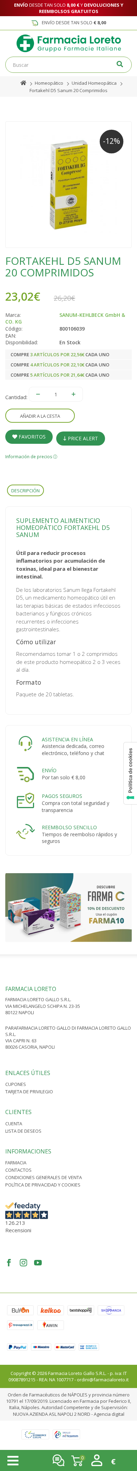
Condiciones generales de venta (43, 1177)
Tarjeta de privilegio (29, 1091)
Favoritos (31, 436)
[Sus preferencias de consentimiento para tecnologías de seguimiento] (130, 773)
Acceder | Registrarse (97, 1460)
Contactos (18, 1170)
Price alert (82, 438)
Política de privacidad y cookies (42, 1185)
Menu (13, 1460)
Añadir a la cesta (40, 416)
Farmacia (15, 1162)
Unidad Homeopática (94, 83)
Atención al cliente (58, 1460)
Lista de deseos (23, 1131)
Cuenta (13, 1123)
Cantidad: (16, 397)
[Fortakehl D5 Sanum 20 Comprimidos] (68, 184)
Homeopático (49, 83)
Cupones (15, 1084)
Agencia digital (109, 1414)
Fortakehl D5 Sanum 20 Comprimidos (68, 90)
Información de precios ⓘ (31, 457)
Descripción (25, 490)
